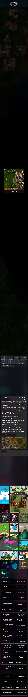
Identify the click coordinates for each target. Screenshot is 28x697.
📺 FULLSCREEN (23, 357)
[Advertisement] (14, 471)
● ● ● (25, 399)
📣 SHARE (16, 357)
